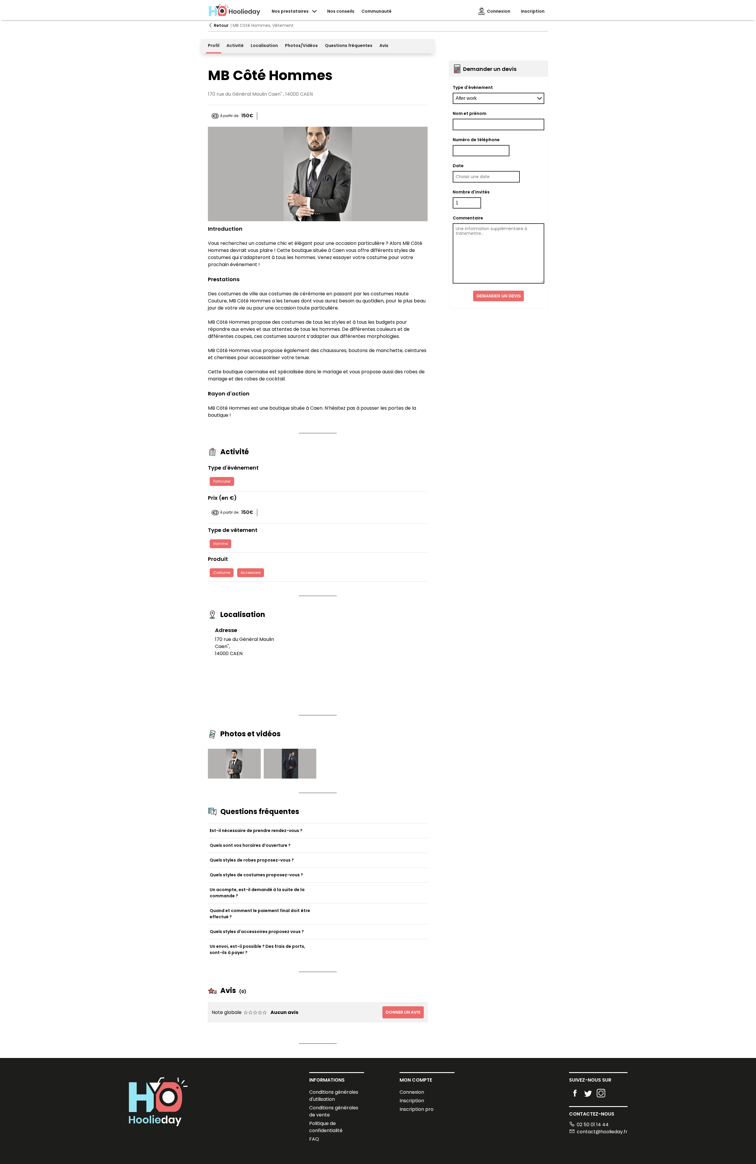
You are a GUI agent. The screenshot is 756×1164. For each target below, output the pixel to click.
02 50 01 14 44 (593, 1124)
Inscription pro (417, 1109)
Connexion (412, 1092)
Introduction (225, 228)
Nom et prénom (469, 113)
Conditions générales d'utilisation (333, 1096)
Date (458, 166)
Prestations (223, 279)
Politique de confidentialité (326, 1127)
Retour (221, 25)
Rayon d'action (229, 393)
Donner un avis (403, 1012)
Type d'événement (473, 87)
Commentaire (468, 218)
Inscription (412, 1100)
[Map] (353, 662)
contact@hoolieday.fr (602, 1131)
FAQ (314, 1139)
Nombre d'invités (471, 192)
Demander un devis (499, 296)
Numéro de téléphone (476, 140)
